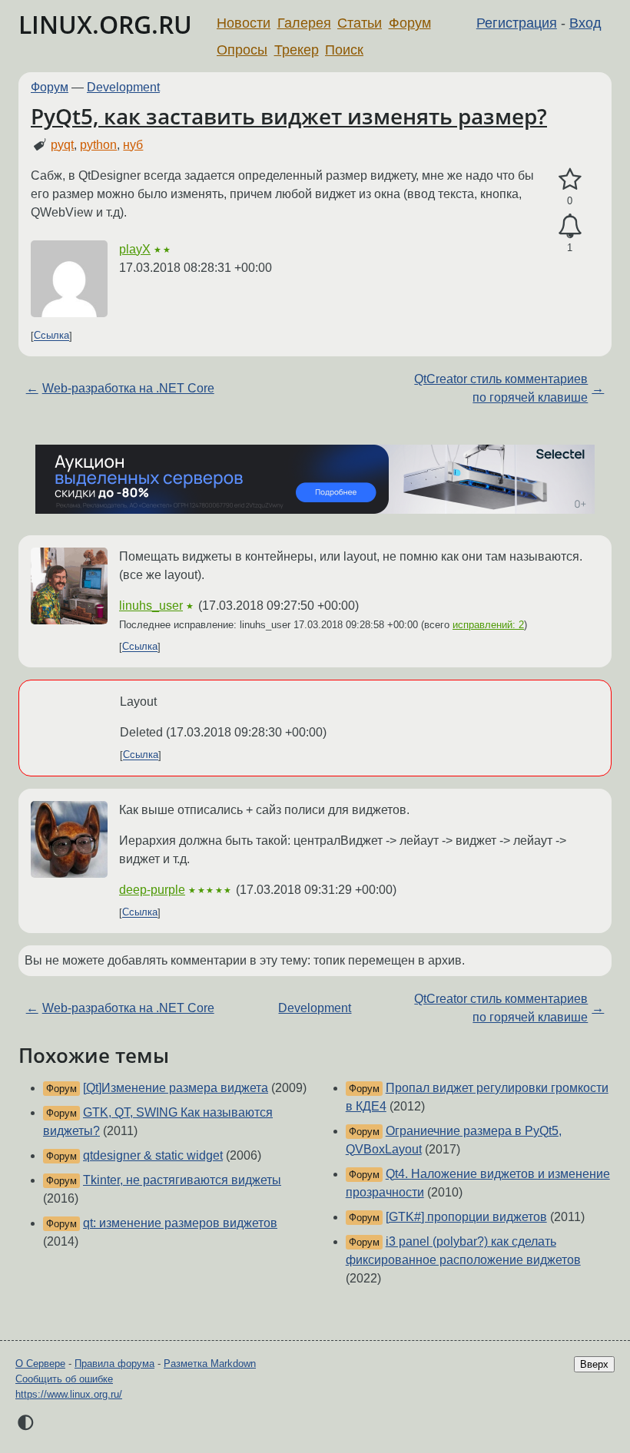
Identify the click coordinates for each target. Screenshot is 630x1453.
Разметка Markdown (210, 1363)
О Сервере (40, 1363)
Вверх (594, 1364)
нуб (133, 144)
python (98, 144)
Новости (243, 23)
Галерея (304, 23)
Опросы (242, 50)
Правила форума (114, 1363)
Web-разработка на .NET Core (128, 388)
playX (135, 249)
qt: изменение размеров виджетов (180, 1223)
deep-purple (152, 889)
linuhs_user (151, 605)
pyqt (62, 144)
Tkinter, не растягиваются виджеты (182, 1180)
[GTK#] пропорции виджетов (466, 1216)
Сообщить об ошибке (64, 1379)
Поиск (344, 50)
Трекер (296, 50)
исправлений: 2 (488, 625)
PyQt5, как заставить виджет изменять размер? (289, 116)
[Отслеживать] (569, 226)
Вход (585, 23)
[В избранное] (569, 180)
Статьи (359, 23)
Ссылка (51, 336)
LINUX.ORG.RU (105, 24)
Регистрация (516, 23)
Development (123, 87)
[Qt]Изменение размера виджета (175, 1087)
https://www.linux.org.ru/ (68, 1394)
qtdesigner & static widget (153, 1155)
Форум (410, 23)
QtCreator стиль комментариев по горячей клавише (501, 388)
